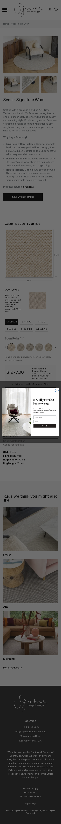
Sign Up (44, 426)
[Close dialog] (56, 390)
